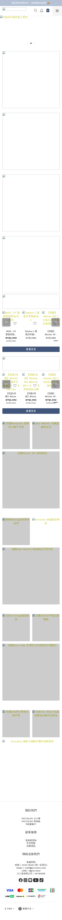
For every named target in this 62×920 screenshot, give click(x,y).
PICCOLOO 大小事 (31, 818)
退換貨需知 (31, 840)
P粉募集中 (31, 824)
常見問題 (31, 843)
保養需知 (31, 846)
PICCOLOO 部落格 (31, 821)
